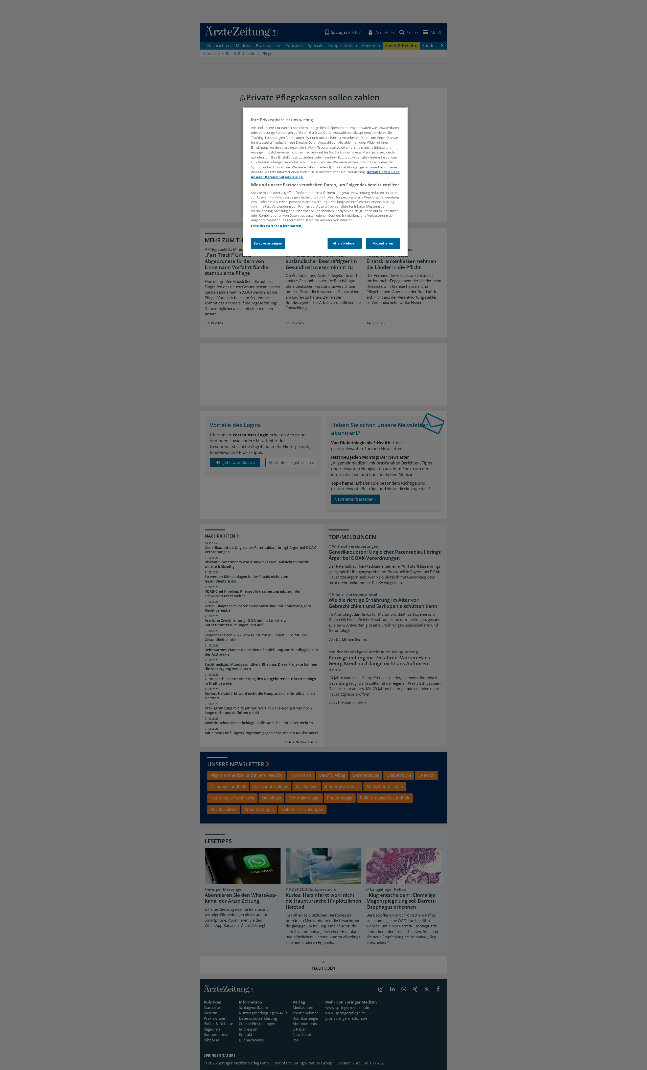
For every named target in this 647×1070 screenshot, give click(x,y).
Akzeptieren (383, 243)
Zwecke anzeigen (268, 243)
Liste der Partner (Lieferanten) (276, 226)
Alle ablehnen (344, 243)
